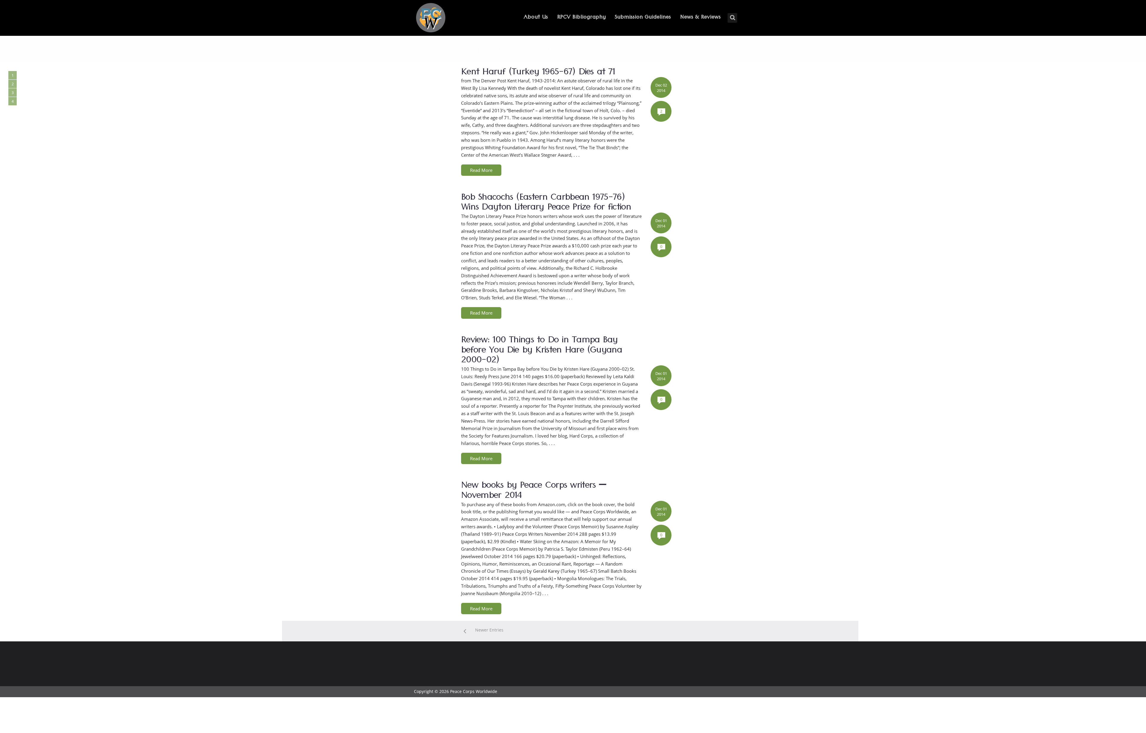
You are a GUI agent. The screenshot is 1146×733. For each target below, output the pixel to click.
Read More (481, 170)
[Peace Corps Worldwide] (430, 18)
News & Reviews (700, 18)
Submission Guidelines (643, 18)
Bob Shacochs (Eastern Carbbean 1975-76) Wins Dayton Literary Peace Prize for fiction (546, 203)
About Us (536, 18)
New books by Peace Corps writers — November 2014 (534, 491)
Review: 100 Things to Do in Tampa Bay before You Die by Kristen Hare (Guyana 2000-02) (541, 351)
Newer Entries (489, 630)
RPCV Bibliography (581, 18)
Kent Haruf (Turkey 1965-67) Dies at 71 (538, 73)
